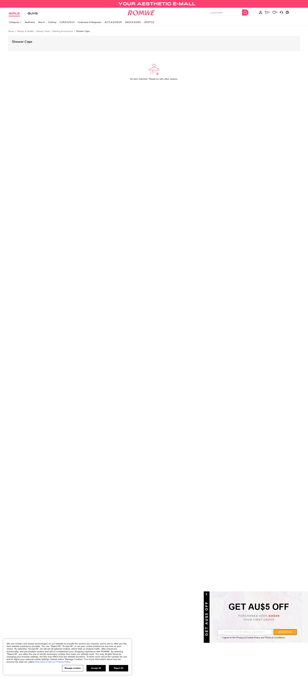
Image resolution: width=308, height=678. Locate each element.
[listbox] (260, 12)
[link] (154, 4)
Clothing (52, 22)
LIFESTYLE (149, 22)
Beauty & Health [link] (25, 31)
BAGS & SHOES (133, 22)
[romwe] (141, 12)
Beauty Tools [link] (43, 31)
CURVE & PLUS (67, 22)
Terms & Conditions (275, 637)
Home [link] (11, 31)
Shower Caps (22, 41)
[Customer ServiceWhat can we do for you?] (281, 12)
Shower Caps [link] (83, 31)
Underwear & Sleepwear (89, 22)
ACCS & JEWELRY (113, 22)
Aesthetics (30, 22)
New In (41, 22)
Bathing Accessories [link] (63, 31)
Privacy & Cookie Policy (248, 637)
